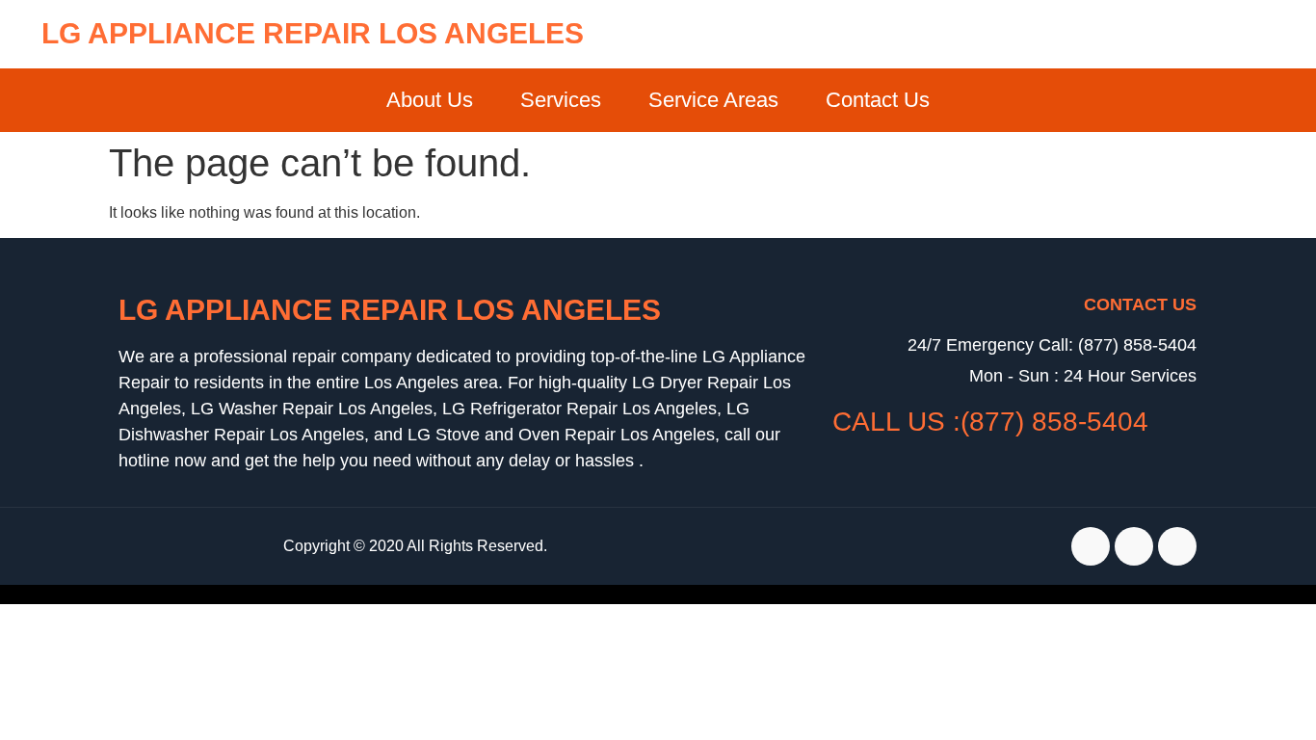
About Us (429, 100)
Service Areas (713, 100)
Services (560, 100)
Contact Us (878, 100)
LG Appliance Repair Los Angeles (312, 33)
